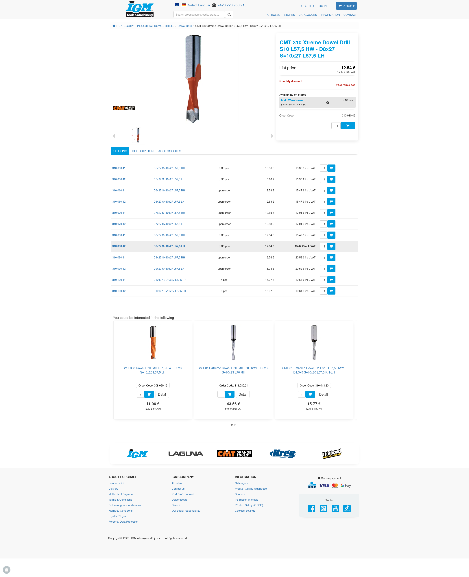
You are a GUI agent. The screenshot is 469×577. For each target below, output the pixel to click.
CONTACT (350, 14)
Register (307, 6)
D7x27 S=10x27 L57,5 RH (169, 212)
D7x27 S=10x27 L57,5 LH (169, 224)
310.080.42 (118, 246)
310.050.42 (118, 179)
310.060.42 (118, 201)
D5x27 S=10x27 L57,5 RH (169, 168)
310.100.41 (118, 280)
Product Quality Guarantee (251, 488)
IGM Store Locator (183, 494)
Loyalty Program (118, 516)
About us (177, 483)
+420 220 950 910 (232, 4)
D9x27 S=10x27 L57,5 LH (169, 268)
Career (176, 505)
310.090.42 (118, 268)
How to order (116, 483)
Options (120, 151)
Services (240, 494)
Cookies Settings (245, 510)
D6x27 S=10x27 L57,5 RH (169, 190)
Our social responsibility (186, 510)
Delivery (113, 488)
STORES (289, 14)
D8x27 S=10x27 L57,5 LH (169, 246)
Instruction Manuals (246, 499)
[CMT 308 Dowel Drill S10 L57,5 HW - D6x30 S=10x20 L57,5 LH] (152, 341)
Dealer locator (180, 499)
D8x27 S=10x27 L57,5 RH (169, 235)
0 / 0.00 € (349, 6)
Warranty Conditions (120, 510)
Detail (162, 394)
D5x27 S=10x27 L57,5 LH (169, 179)
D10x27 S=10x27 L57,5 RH (170, 280)
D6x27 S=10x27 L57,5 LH (169, 201)
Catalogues (241, 483)
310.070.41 (118, 212)
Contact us (178, 488)
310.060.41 (118, 190)
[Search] (229, 14)
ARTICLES (273, 14)
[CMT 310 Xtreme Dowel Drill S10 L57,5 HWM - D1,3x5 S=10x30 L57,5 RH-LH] (314, 341)
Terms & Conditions (120, 499)
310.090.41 (118, 257)
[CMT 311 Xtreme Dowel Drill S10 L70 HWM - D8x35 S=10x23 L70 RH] (233, 341)
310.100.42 (118, 291)
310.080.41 (118, 235)
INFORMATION (330, 14)
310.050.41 (118, 168)
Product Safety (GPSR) (249, 505)
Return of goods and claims (124, 505)
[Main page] (113, 26)
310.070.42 (118, 224)
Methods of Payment (120, 494)
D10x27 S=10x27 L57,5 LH (170, 291)
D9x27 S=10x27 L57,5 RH (169, 257)
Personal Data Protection (123, 521)
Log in (322, 6)
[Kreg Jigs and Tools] (283, 453)
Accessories (169, 151)
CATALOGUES (308, 14)
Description (143, 151)
